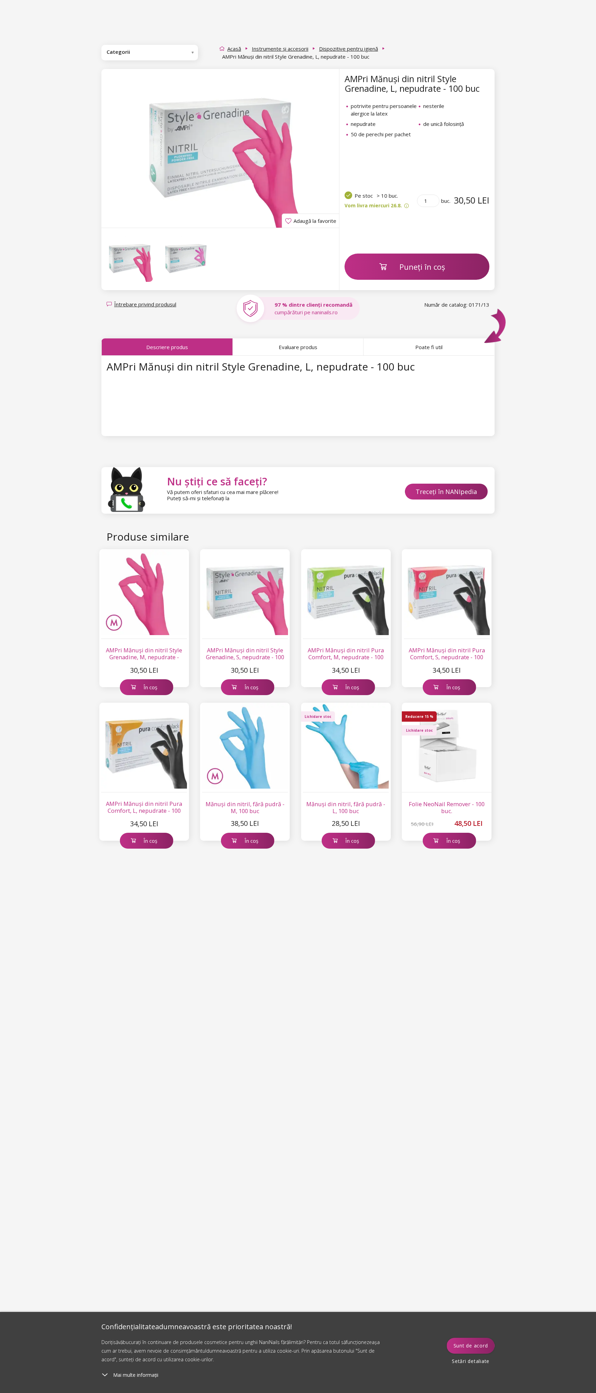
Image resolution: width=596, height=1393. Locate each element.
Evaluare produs (298, 347)
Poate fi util (429, 347)
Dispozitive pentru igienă (348, 48)
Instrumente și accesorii (280, 48)
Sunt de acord (471, 1345)
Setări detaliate (470, 1361)
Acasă (234, 48)
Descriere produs (167, 347)
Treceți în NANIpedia (446, 491)
